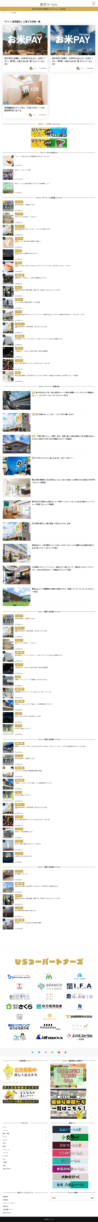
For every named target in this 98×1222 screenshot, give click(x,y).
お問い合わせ (7, 1169)
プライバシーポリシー (9, 1203)
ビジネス (5, 1156)
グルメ (5, 1137)
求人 (4, 1159)
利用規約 (5, 1200)
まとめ (5, 1140)
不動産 (5, 1162)
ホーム (5, 1127)
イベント (5, 1153)
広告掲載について (8, 1209)
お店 (4, 1143)
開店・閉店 (6, 1133)
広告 (4, 1165)
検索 (92, 1198)
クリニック (6, 1149)
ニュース (5, 1130)
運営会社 (5, 1206)
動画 (4, 1146)
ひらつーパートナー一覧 (10, 1082)
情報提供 (5, 1197)
